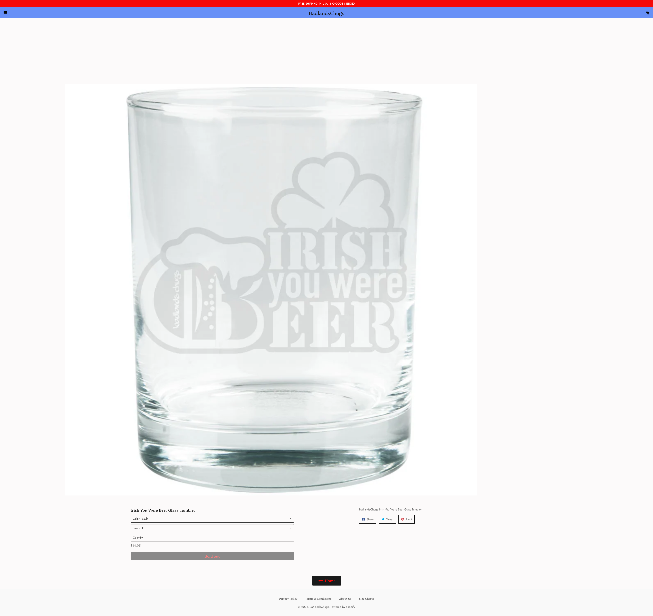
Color (136, 519)
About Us (345, 598)
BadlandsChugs (326, 13)
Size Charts (366, 598)
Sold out (212, 556)
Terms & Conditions (318, 598)
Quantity (138, 537)
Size (135, 528)
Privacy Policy (288, 598)
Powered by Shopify (343, 607)
